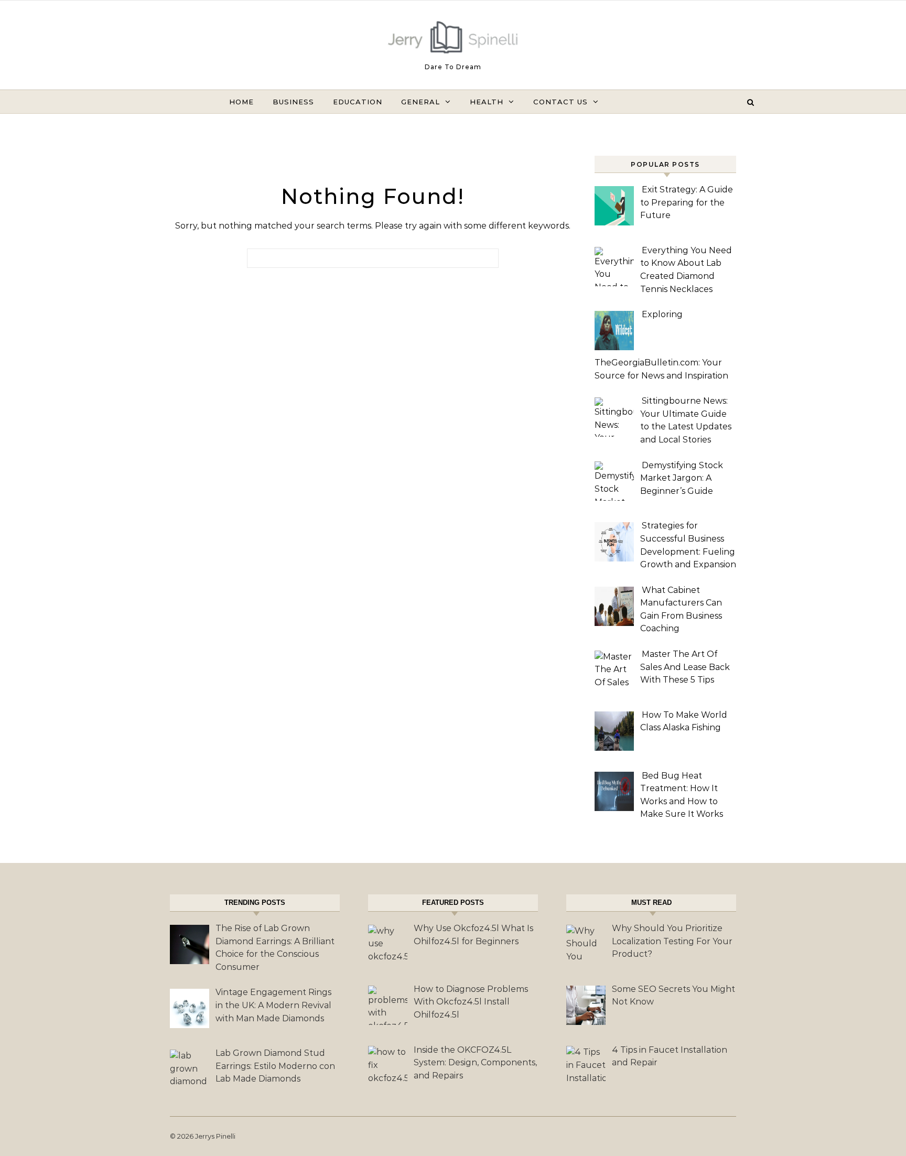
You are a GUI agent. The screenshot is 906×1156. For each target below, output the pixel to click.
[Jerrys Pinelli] (453, 40)
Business (293, 102)
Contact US (560, 102)
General (420, 102)
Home (241, 102)
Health (486, 102)
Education (357, 102)
